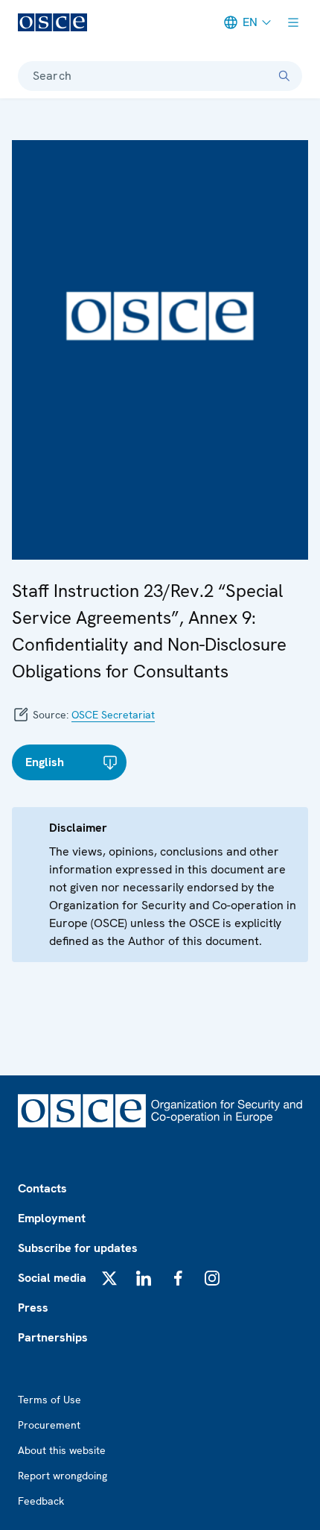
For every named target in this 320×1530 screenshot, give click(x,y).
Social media (52, 1278)
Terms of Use (49, 1399)
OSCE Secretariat (113, 714)
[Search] (284, 76)
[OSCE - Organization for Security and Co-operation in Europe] (52, 22)
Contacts (42, 1188)
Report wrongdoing (62, 1475)
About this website (62, 1450)
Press (33, 1307)
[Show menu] (293, 22)
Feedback (41, 1501)
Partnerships (53, 1337)
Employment (52, 1218)
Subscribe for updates (78, 1248)
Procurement (49, 1425)
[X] (109, 1278)
